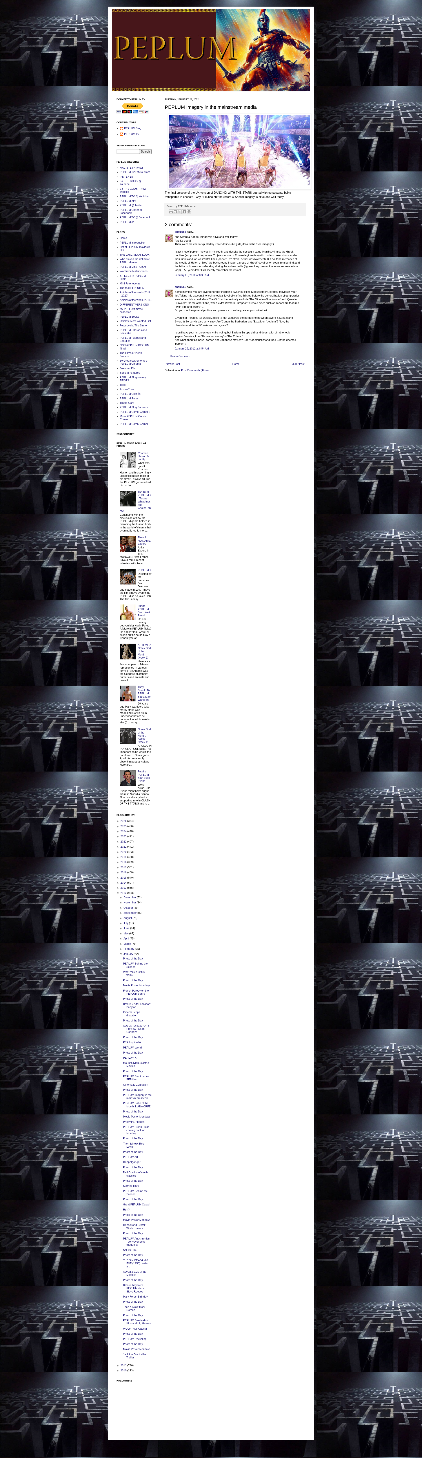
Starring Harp (131, 1185)
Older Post (298, 364)
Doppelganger (131, 1162)
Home (236, 364)
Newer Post (173, 364)
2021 (123, 846)
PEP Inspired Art (132, 1042)
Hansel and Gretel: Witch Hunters (134, 1226)
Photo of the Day (133, 958)
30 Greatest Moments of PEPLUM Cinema (134, 362)
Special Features (130, 372)
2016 (123, 872)
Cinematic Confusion (135, 1084)
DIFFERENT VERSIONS (134, 304)
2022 (123, 841)
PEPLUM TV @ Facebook (135, 217)
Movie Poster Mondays (136, 985)
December (130, 897)
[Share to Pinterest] (189, 211)
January (129, 954)
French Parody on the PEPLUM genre (136, 992)
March (128, 943)
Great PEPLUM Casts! (136, 1204)
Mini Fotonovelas (130, 283)
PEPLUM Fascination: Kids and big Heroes (137, 1322)
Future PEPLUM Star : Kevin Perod (144, 610)
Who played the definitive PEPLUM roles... (135, 261)
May (126, 933)
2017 (123, 867)
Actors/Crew (127, 389)
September (130, 912)
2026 (123, 821)
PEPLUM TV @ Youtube (134, 196)
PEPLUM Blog (132, 128)
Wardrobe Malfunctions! (134, 271)
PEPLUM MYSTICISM (133, 266)
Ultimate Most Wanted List (135, 321)
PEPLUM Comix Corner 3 (135, 411)
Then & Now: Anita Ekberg (144, 540)
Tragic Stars (127, 402)
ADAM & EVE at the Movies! (134, 1273)
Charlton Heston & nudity (143, 456)
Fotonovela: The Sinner (134, 325)
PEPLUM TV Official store (135, 172)
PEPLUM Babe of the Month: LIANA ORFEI (137, 1105)
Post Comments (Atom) (195, 370)
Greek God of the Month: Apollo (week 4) (144, 736)
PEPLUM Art (130, 1157)
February (129, 948)
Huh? (126, 1209)
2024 (123, 831)
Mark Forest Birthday (135, 1296)
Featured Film (128, 368)
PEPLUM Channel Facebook (131, 211)
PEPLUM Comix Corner (134, 424)
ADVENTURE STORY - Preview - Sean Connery (137, 1029)
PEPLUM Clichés (130, 393)
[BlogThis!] (175, 211)
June (127, 928)
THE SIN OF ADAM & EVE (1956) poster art (135, 1263)
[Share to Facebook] (184, 211)
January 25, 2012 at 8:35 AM (192, 275)
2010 (123, 1370)
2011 (123, 1365)
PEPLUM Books (129, 316)
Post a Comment (180, 356)
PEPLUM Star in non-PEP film (136, 1078)
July (126, 923)
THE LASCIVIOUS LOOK (134, 254)
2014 (123, 882)
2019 (123, 857)
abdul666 (180, 231)
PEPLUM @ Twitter (131, 205)
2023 (123, 836)
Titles (123, 384)
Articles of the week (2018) (135, 300)
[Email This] (171, 211)
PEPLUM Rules (129, 398)
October (129, 907)
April (127, 938)
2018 (123, 862)
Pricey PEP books (133, 1121)
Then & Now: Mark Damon (134, 1308)
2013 (123, 887)
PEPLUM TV (131, 134)
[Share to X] (179, 211)
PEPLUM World (132, 1047)
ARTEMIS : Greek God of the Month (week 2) (144, 651)
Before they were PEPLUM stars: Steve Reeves (133, 1288)
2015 (123, 877)
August (128, 918)
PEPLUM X (144, 570)
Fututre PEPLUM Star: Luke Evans (144, 776)
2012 (123, 893)
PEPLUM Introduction (133, 242)
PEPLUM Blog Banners (134, 407)
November (130, 902)
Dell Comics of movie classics (135, 1174)
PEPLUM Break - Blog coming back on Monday (136, 1130)
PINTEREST (127, 176)
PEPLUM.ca (127, 222)
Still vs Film (129, 1250)
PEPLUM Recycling (135, 1339)
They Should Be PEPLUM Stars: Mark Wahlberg (144, 693)
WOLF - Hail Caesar (135, 1328)
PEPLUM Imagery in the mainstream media (137, 1097)
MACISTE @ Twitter (131, 167)
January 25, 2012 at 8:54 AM (192, 348)
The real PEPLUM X (132, 287)
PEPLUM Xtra (128, 200)
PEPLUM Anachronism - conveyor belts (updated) (136, 1242)
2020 (123, 852)
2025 (123, 826)
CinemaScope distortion (131, 1014)
